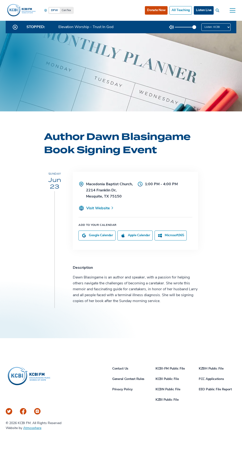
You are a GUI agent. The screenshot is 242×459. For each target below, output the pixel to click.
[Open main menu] (232, 10)
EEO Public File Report (215, 389)
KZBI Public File (167, 400)
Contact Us (120, 369)
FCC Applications (211, 379)
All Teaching (181, 10)
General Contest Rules (128, 379)
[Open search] (218, 10)
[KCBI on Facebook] (23, 411)
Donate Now (156, 10)
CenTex (66, 10)
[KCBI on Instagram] (37, 411)
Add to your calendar (97, 225)
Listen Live (204, 10)
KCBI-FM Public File (170, 369)
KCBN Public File (168, 389)
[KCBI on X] (9, 411)
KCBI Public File (167, 379)
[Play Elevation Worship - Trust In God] (15, 27)
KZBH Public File (211, 369)
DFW (54, 10)
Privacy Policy (122, 389)
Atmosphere (32, 428)
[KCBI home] (21, 10)
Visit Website (98, 208)
